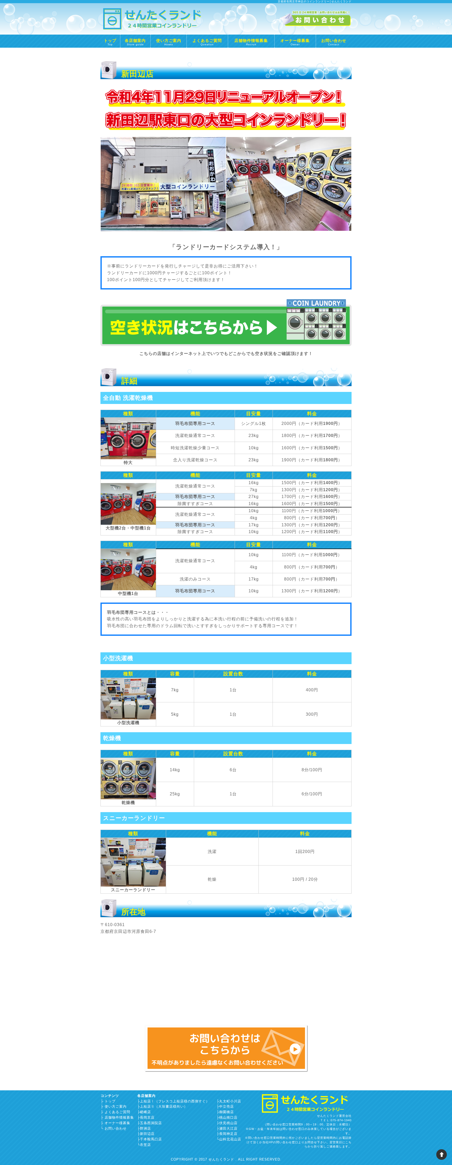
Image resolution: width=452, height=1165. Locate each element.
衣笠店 (145, 1145)
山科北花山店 (230, 1139)
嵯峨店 (145, 1112)
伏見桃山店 (228, 1123)
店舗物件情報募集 (251, 41)
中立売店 (226, 1106)
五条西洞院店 (151, 1123)
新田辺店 (147, 1134)
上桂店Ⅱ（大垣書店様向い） (164, 1106)
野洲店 (145, 1128)
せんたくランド (221, 1159)
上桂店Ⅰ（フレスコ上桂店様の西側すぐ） (175, 1101)
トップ (110, 41)
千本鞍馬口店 (151, 1139)
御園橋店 (226, 1112)
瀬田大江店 (228, 1128)
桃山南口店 (228, 1117)
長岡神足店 (228, 1134)
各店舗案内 (135, 41)
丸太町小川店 (230, 1101)
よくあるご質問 (207, 41)
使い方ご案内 (168, 41)
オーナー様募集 (295, 41)
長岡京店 (147, 1117)
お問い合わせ (333, 41)
